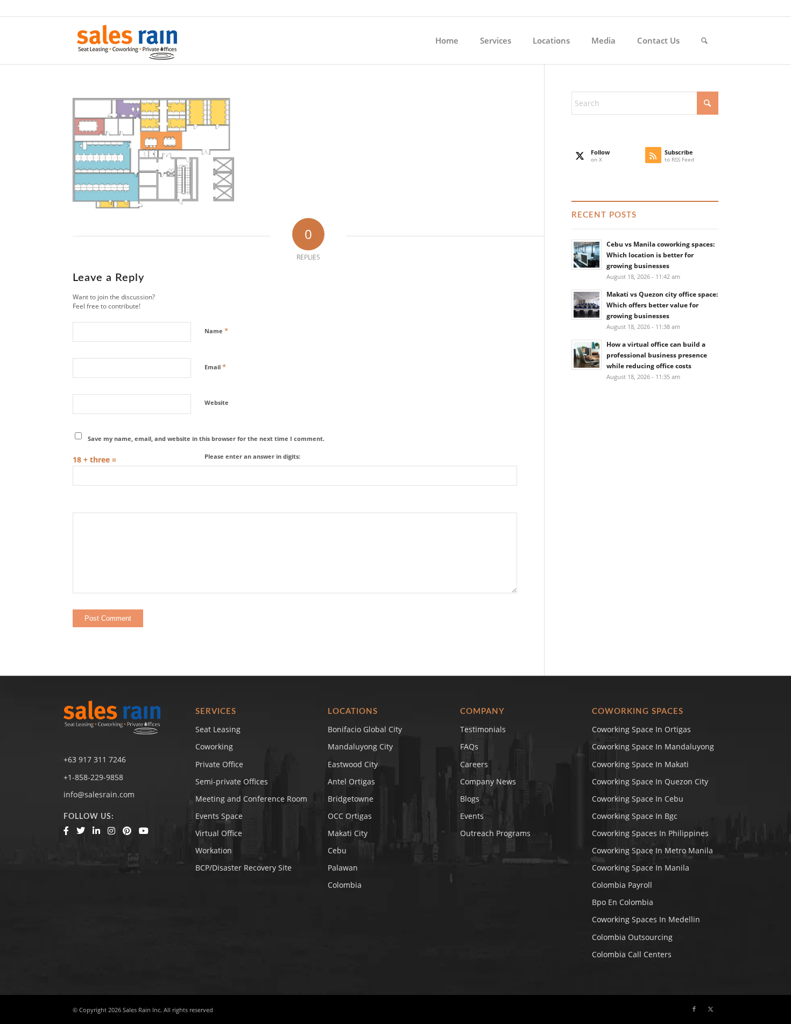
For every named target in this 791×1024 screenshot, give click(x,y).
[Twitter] (80, 830)
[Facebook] (66, 830)
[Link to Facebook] (694, 1009)
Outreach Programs (495, 833)
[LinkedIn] (96, 830)
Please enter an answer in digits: (252, 456)
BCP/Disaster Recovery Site (243, 867)
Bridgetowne (350, 799)
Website (216, 402)
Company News (488, 781)
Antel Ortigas (351, 781)
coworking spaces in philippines (650, 833)
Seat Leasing (218, 729)
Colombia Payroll (622, 885)
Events (472, 816)
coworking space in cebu (637, 799)
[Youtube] (144, 830)
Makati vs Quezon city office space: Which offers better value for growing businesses (662, 305)
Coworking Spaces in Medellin (646, 919)
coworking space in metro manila (652, 850)
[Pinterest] (127, 830)
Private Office (219, 764)
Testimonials (483, 729)
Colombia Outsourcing (632, 937)
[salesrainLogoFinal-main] (127, 40)
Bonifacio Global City (365, 729)
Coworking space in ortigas (641, 729)
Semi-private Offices (231, 781)
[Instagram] (111, 830)
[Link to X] (710, 1009)
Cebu (337, 850)
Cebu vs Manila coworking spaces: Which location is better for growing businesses (660, 255)
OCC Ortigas (350, 816)
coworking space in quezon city (650, 781)
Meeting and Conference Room (251, 799)
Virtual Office (218, 833)
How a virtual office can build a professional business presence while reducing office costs (656, 355)
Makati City (348, 833)
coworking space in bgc (634, 816)
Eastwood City (353, 764)
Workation (213, 850)
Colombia (345, 885)
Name (216, 330)
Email (215, 366)
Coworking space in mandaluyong (653, 746)
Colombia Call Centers (633, 954)
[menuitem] (447, 40)
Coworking (214, 746)
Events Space (219, 816)
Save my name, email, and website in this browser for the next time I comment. (206, 438)
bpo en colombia (622, 902)
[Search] (704, 40)
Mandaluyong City (360, 746)
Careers (474, 764)
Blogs (469, 799)
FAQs (469, 746)
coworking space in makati (640, 764)
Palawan (343, 867)
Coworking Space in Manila (640, 867)
